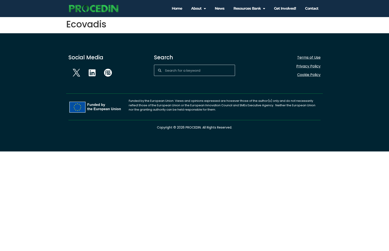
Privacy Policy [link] (308, 66)
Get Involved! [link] (285, 8)
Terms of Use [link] (309, 57)
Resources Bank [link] (247, 8)
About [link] (196, 8)
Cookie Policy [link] (309, 74)
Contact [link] (311, 8)
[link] (93, 8)
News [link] (219, 8)
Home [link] (177, 8)
